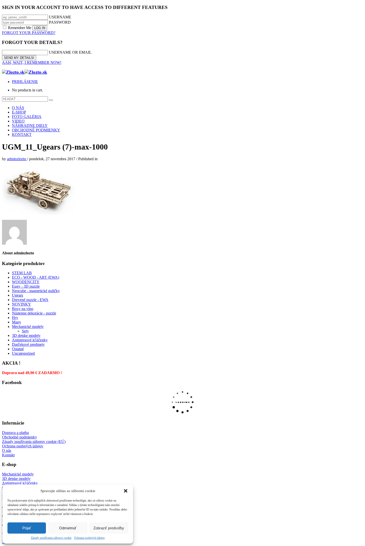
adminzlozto (17, 159)
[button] (125, 490)
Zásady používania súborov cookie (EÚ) (34, 441)
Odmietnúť (67, 528)
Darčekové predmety (28, 344)
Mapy (16, 322)
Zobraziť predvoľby (108, 528)
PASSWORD (60, 22)
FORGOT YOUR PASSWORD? (28, 33)
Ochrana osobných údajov (89, 538)
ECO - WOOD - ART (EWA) (35, 277)
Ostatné (18, 349)
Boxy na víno (22, 309)
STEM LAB (22, 273)
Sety (25, 331)
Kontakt (8, 455)
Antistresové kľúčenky (30, 340)
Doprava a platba (15, 432)
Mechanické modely (28, 326)
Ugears (17, 295)
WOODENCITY (25, 282)
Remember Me (19, 28)
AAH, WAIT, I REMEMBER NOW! (31, 62)
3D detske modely (26, 335)
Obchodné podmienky (19, 437)
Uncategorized (23, 353)
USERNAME (60, 17)
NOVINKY (21, 304)
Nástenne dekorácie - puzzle (34, 313)
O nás (6, 450)
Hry (15, 317)
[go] (51, 100)
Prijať (26, 528)
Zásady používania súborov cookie (51, 538)
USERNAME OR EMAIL (70, 52)
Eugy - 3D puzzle (26, 286)
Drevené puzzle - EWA (30, 300)
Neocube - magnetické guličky (36, 291)
